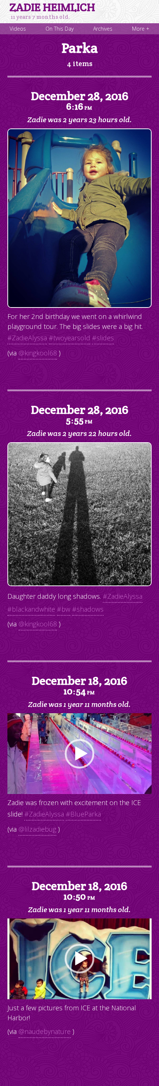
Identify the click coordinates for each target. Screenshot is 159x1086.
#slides (103, 337)
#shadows (88, 609)
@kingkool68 (37, 352)
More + (140, 28)
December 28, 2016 (79, 100)
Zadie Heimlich (52, 7)
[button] (79, 754)
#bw (63, 609)
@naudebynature (44, 1031)
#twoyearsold (69, 337)
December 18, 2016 (79, 685)
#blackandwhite (31, 609)
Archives (102, 28)
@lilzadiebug (37, 829)
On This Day (59, 28)
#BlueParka (83, 814)
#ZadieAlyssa (27, 337)
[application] (79, 753)
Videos (18, 28)
